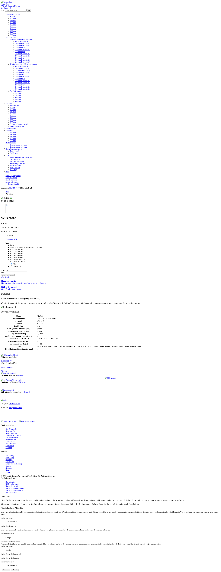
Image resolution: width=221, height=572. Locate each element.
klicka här (21, 375)
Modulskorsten (11, 37)
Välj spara (6, 570)
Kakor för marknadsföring (15, 488)
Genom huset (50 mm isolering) (21, 39)
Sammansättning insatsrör (19, 124)
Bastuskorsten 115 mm (18, 145)
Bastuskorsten (11, 143)
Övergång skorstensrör (14, 149)
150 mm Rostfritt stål (22, 50)
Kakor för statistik (12, 486)
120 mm (13, 23)
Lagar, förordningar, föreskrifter (21, 157)
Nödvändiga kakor (12, 484)
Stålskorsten (10, 446)
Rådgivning (10, 456)
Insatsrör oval (15, 106)
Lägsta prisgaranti (12, 182)
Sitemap (8, 472)
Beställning (10, 458)
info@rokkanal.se (7, 367)
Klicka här (22, 382)
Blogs (8, 470)
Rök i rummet (15, 168)
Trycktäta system (16, 91)
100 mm (13, 19)
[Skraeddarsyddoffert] (9, 373)
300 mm (13, 35)
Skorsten (9, 448)
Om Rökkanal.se (12, 429)
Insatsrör (9, 103)
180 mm (13, 29)
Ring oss (4, 371)
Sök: (2, 10)
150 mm (13, 27)
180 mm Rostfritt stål (22, 54)
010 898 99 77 (14, 188)
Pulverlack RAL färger (9, 231)
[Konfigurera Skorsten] (11, 380)
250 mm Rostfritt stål (22, 60)
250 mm (13, 33)
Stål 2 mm (13, 153)
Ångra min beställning (14, 464)
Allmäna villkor (11, 433)
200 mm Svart (20, 58)
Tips (7, 155)
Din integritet (10, 482)
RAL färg (13, 170)
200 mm (13, 31)
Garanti (8, 466)
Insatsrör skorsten (12, 437)
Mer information (11, 492)
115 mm (13, 21)
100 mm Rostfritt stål (22, 43)
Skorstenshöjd (15, 159)
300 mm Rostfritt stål (22, 62)
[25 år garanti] (110, 378)
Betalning (9, 460)
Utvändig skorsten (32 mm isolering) (23, 64)
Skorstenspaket (11, 128)
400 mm (18, 99)
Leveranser (10, 462)
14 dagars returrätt (12, 184)
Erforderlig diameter (17, 163)
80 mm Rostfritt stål (22, 41)
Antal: (3, 272)
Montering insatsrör (17, 126)
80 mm (12, 16)
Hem (7, 172)
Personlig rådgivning (13, 176)
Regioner (9, 468)
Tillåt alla (15, 570)
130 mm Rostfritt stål (22, 45)
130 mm (13, 25)
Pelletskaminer (15, 166)
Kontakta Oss (10, 431)
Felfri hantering (11, 178)
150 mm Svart (20, 52)
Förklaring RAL (11, 239)
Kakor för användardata (14, 490)
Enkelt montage (11, 180)
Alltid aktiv (19, 508)
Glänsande (17, 266)
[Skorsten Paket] (7, 390)
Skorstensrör (10, 130)
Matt (14, 264)
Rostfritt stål (14, 151)
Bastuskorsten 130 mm (18, 147)
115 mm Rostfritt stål (22, 70)
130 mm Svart (20, 48)
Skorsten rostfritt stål (13, 14)
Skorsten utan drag (17, 161)
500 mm (18, 101)
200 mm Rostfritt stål (22, 56)
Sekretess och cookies (13, 435)
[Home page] (4, 400)
